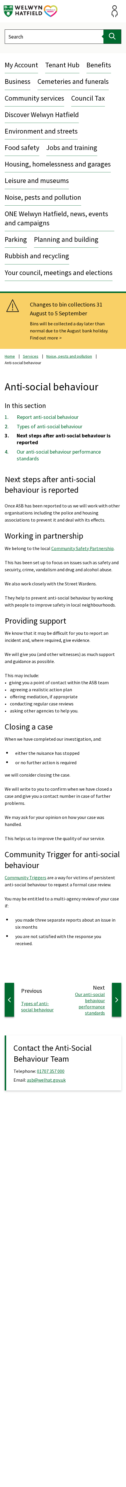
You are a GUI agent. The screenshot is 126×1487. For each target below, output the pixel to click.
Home (10, 356)
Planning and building (66, 239)
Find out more (44, 338)
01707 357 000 (50, 1071)
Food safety (22, 147)
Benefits (98, 64)
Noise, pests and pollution (43, 197)
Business (17, 81)
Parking (16, 239)
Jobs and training (71, 147)
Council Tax (88, 98)
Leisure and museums (37, 180)
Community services (34, 98)
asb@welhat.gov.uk (46, 1080)
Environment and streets (41, 131)
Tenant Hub (62, 64)
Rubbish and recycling (37, 255)
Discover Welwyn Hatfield (42, 114)
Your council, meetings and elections (59, 272)
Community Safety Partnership (82, 548)
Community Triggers (25, 877)
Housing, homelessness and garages (58, 164)
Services (30, 356)
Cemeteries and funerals (73, 81)
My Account (21, 64)
